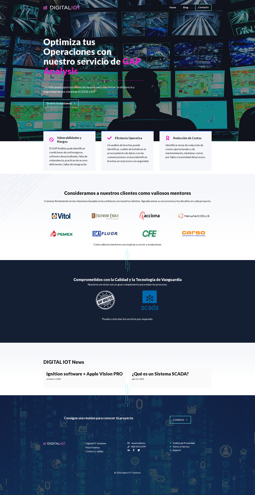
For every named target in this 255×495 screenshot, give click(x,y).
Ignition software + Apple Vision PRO (84, 373)
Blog (185, 7)
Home (172, 7)
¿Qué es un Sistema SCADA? (160, 373)
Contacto (203, 7)
